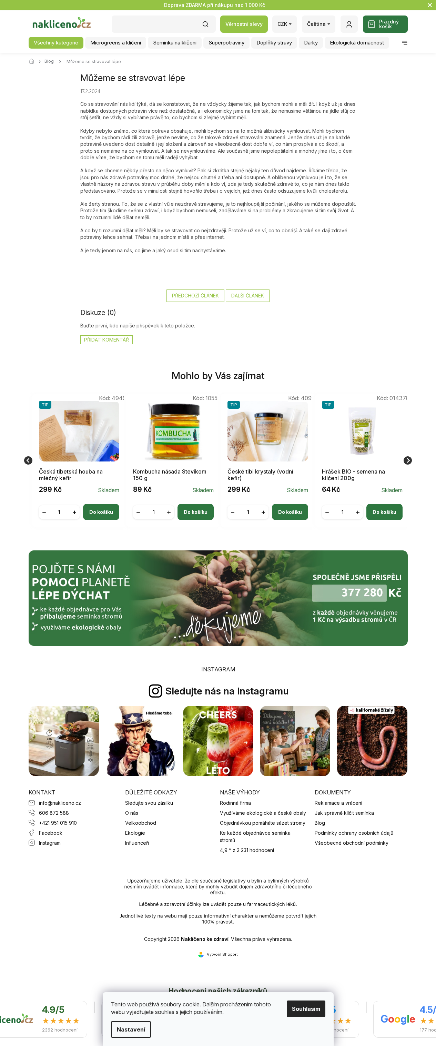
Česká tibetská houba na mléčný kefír (71, 474)
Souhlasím (306, 1008)
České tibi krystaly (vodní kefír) (260, 474)
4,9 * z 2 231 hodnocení (247, 850)
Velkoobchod (140, 823)
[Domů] (33, 61)
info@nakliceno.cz (60, 803)
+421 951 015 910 (58, 823)
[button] (79, 506)
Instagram (50, 843)
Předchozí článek (195, 295)
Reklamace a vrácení (338, 803)
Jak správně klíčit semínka (344, 813)
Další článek (247, 295)
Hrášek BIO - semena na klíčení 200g (353, 474)
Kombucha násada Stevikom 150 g (169, 474)
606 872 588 (54, 813)
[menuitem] (56, 43)
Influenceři (137, 843)
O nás (131, 813)
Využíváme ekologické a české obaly (263, 813)
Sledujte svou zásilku (149, 803)
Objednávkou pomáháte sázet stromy (262, 823)
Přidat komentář (106, 340)
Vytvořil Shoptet (222, 954)
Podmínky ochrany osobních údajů (354, 833)
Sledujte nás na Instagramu (227, 691)
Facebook (50, 833)
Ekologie (135, 833)
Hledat (209, 26)
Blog (320, 823)
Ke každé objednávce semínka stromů (255, 836)
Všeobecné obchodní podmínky (351, 843)
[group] (76, 461)
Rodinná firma (235, 803)
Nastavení (131, 1029)
